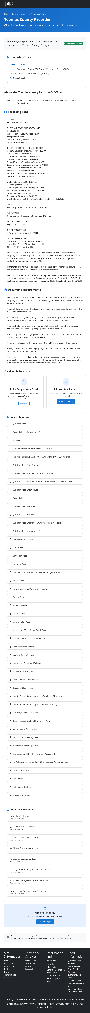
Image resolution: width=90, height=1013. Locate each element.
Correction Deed (20, 556)
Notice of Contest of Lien (23, 655)
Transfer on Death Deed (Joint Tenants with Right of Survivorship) (42, 457)
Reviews (7, 969)
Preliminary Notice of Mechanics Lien (29, 638)
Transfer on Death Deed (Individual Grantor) (32, 448)
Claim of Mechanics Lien (23, 646)
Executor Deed (19, 613)
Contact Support (45, 922)
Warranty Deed (19, 498)
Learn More (23, 403)
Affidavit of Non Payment (24, 671)
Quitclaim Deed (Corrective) (25, 514)
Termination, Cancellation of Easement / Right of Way (36, 572)
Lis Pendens (18, 778)
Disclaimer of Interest (22, 795)
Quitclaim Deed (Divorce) (24, 506)
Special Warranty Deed (23, 539)
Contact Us (9, 966)
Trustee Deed (18, 597)
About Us (8, 977)
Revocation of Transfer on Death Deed (30, 630)
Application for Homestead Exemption (28, 892)
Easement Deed (19, 564)
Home (7, 14)
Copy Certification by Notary (24, 860)
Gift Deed (17, 440)
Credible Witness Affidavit (22, 827)
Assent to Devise (20, 605)
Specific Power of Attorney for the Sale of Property (35, 704)
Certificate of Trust (21, 770)
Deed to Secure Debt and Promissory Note (31, 721)
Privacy (7, 972)
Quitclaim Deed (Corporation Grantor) (29, 531)
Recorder (16, 14)
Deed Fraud (51, 972)
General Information (55, 970)
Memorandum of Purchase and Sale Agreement (34, 754)
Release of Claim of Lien (23, 688)
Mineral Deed (18, 580)
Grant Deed (18, 547)
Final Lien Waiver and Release (25, 679)
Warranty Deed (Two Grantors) (26, 432)
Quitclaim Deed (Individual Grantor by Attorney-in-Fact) (37, 523)
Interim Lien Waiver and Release (27, 663)
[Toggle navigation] (82, 4)
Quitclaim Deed (19, 423)
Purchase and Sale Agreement (26, 745)
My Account (9, 963)
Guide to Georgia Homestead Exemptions (29, 881)
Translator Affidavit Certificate (24, 838)
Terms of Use (10, 974)
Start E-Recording (66, 401)
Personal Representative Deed (74, 975)
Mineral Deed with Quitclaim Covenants (30, 589)
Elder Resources (53, 975)
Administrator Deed (21, 622)
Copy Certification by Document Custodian (30, 870)
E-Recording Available (74, 43)
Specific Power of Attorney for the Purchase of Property (37, 696)
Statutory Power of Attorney (25, 712)
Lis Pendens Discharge (23, 787)
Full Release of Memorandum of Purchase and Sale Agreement (40, 762)
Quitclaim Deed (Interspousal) (26, 490)
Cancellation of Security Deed (26, 737)
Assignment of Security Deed (25, 729)
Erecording (30, 969)
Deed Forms (30, 960)
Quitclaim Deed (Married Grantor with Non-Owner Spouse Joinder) (42, 481)
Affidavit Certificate (19, 817)
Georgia (26, 14)
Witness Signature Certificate (24, 849)
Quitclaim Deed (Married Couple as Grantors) (33, 473)
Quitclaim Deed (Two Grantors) (26, 465)
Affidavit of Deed (75, 991)
